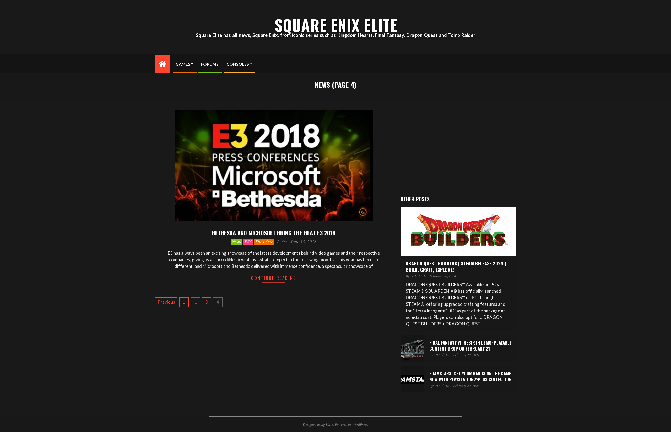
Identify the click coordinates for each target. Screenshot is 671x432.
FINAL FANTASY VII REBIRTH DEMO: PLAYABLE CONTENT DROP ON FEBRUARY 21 (470, 345)
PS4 (248, 242)
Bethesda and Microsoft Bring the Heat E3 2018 (273, 233)
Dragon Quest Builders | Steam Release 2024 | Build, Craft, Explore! (456, 266)
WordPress (359, 424)
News (236, 242)
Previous (166, 302)
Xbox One (264, 242)
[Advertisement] (458, 147)
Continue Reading (273, 278)
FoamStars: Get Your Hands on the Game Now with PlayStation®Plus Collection (470, 376)
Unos (329, 424)
